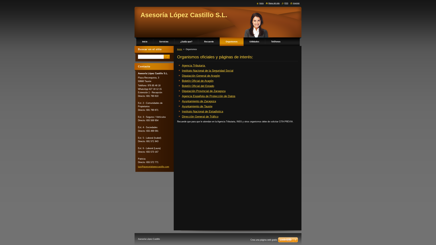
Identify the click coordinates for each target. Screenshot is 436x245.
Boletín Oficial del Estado (198, 86)
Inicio (179, 49)
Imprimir (296, 3)
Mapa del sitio (274, 3)
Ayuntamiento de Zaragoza (199, 101)
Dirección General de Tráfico (200, 116)
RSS (286, 3)
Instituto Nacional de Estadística (202, 111)
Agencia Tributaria (194, 65)
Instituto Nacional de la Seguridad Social (207, 70)
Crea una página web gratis (264, 240)
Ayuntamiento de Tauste (197, 106)
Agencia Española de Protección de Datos (208, 96)
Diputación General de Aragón (201, 75)
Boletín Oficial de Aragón (197, 81)
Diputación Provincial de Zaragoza (203, 91)
